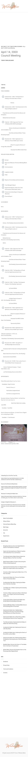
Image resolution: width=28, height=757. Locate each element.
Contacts (5, 672)
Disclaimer (5, 661)
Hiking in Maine (6, 521)
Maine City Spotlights (8, 518)
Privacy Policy (6, 665)
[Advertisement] (14, 30)
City (4, 533)
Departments (6, 535)
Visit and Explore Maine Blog (9, 524)
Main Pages (6, 527)
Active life (5, 530)
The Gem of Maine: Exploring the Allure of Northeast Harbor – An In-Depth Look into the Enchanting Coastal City (15, 594)
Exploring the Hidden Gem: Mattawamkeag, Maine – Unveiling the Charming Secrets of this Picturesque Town (15, 639)
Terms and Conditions (8, 669)
